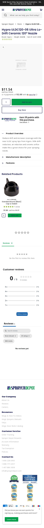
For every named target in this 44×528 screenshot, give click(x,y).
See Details (24, 122)
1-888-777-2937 (8, 464)
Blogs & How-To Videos (12, 416)
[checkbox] (8, 341)
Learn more (11, 519)
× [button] (39, 508)
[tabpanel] (22, 351)
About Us (5, 400)
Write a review (22, 314)
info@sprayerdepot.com (12, 471)
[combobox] (22, 15)
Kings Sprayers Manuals (11, 419)
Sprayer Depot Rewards (11, 438)
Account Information (10, 442)
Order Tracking (8, 435)
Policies (5, 452)
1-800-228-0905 (8, 460)
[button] (3, 9)
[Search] (5, 15)
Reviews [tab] (6, 243)
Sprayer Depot (8, 24)
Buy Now (22, 110)
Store (19, 24)
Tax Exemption (8, 448)
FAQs (4, 422)
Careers (5, 407)
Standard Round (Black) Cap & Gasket (11, 203)
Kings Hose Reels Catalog (12, 426)
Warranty (5, 445)
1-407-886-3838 (8, 467)
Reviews (5, 404)
